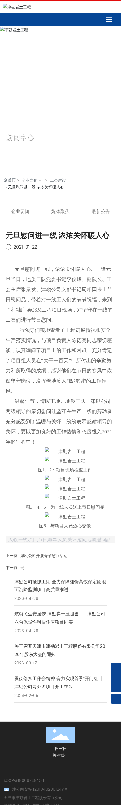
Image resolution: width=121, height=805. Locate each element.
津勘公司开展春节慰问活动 (44, 555)
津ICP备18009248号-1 (24, 780)
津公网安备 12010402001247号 (40, 789)
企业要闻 (20, 211)
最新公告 (101, 211)
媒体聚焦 (60, 211)
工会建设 (58, 180)
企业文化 (29, 180)
